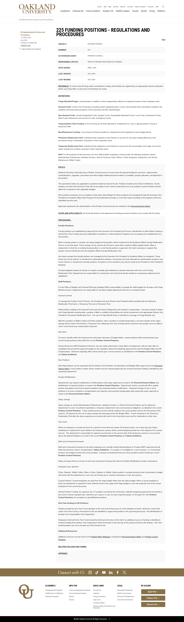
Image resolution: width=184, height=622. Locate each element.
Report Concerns (140, 7)
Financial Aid (78, 11)
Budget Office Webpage (100, 537)
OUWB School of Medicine (54, 593)
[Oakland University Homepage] (37, 8)
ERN (157, 7)
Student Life (108, 11)
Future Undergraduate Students (79, 590)
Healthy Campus (123, 11)
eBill (105, 7)
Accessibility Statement (125, 590)
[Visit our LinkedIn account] (110, 572)
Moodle (115, 7)
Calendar (96, 593)
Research (151, 7)
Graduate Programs (52, 596)
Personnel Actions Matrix (140, 206)
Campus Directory (99, 596)
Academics (65, 11)
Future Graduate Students (77, 593)
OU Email (130, 7)
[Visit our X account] (124, 572)
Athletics (161, 11)
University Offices (99, 603)
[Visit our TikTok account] (97, 572)
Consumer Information (125, 600)
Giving (152, 11)
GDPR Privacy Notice (124, 593)
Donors (71, 600)
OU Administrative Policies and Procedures (36, 19)
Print (163, 40)
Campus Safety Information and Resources (104, 607)
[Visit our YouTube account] (104, 572)
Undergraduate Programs (54, 590)
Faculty (135, 11)
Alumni (144, 11)
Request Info (152, 604)
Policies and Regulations (125, 596)
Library (99, 7)
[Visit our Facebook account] (117, 572)
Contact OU (97, 590)
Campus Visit (152, 598)
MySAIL (122, 7)
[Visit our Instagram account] (90, 572)
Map (109, 7)
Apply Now (152, 592)
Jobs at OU (97, 600)
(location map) (26, 45)
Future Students (93, 11)
